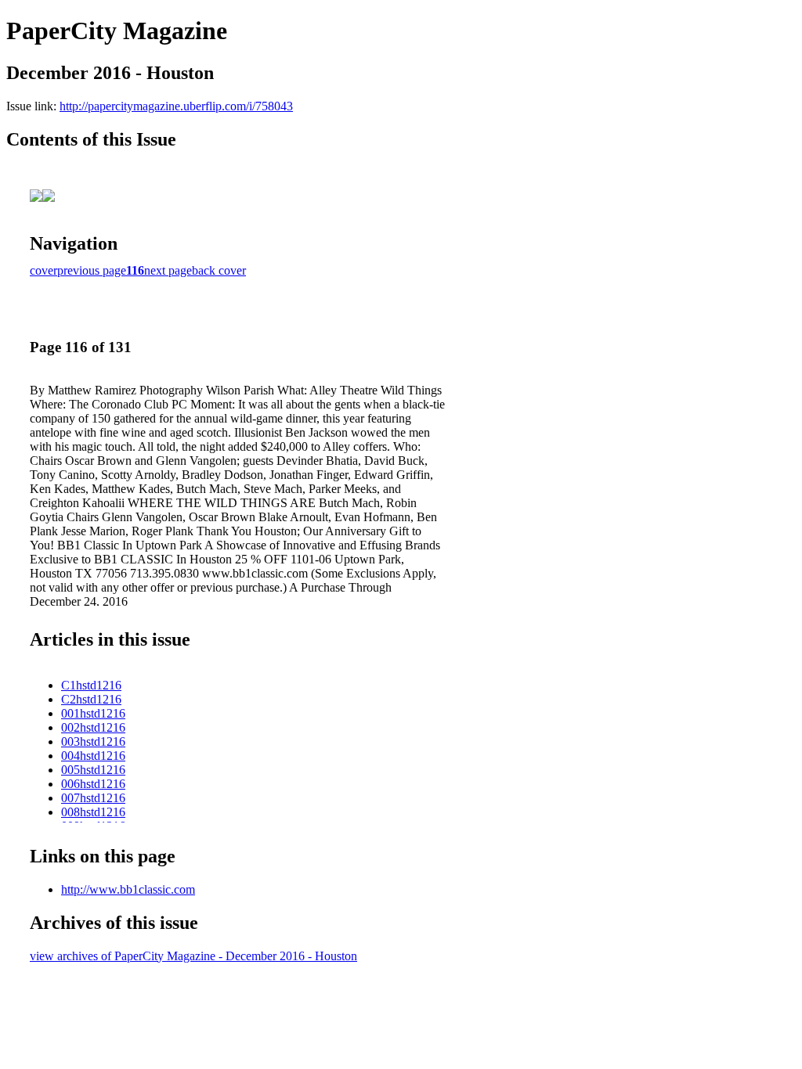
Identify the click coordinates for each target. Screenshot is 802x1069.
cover (43, 270)
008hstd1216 (93, 812)
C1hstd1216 (91, 685)
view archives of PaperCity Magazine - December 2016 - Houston (193, 956)
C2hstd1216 (91, 699)
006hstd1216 (93, 783)
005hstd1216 (93, 769)
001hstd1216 (93, 713)
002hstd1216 (93, 727)
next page (168, 270)
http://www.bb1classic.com (128, 889)
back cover (219, 270)
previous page (91, 270)
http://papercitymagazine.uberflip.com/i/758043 (176, 106)
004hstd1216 (93, 755)
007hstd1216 (93, 797)
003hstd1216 (93, 741)
